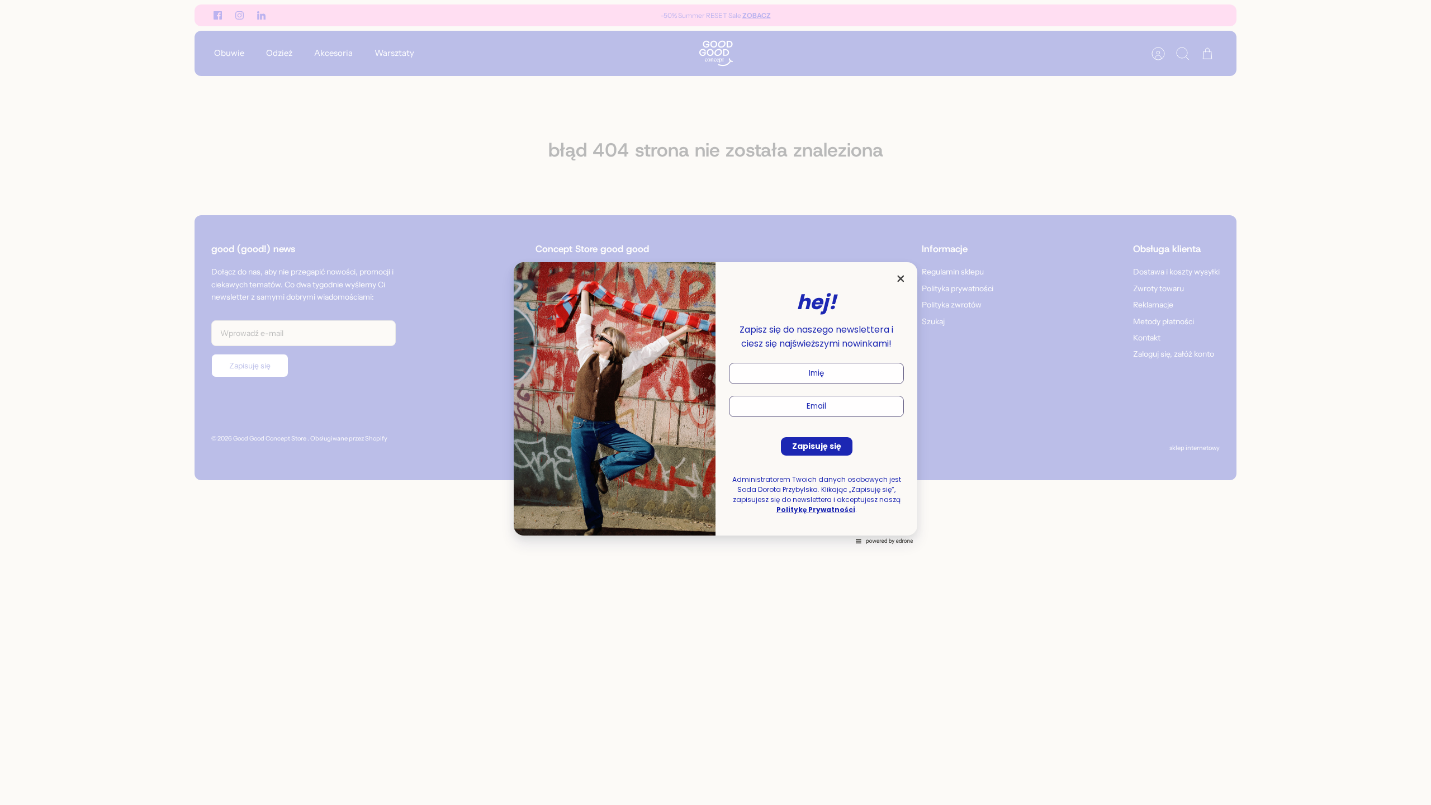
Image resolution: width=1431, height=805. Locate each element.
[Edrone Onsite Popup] (715, 402)
